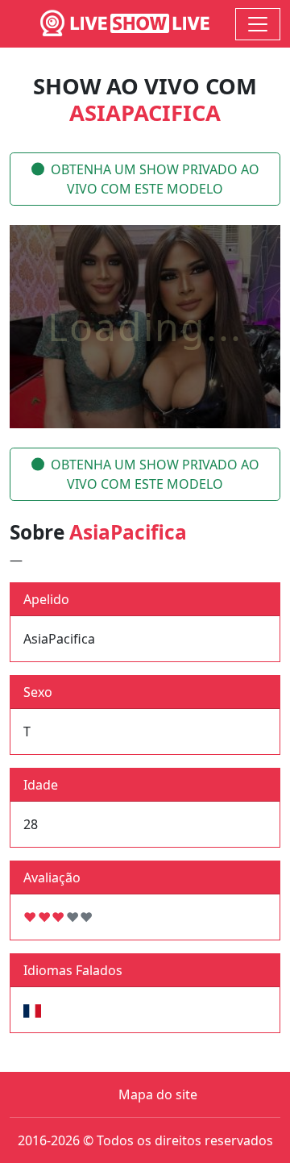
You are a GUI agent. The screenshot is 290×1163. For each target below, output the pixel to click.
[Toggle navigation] (257, 24)
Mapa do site (157, 1094)
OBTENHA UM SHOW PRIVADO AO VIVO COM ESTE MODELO (155, 179)
